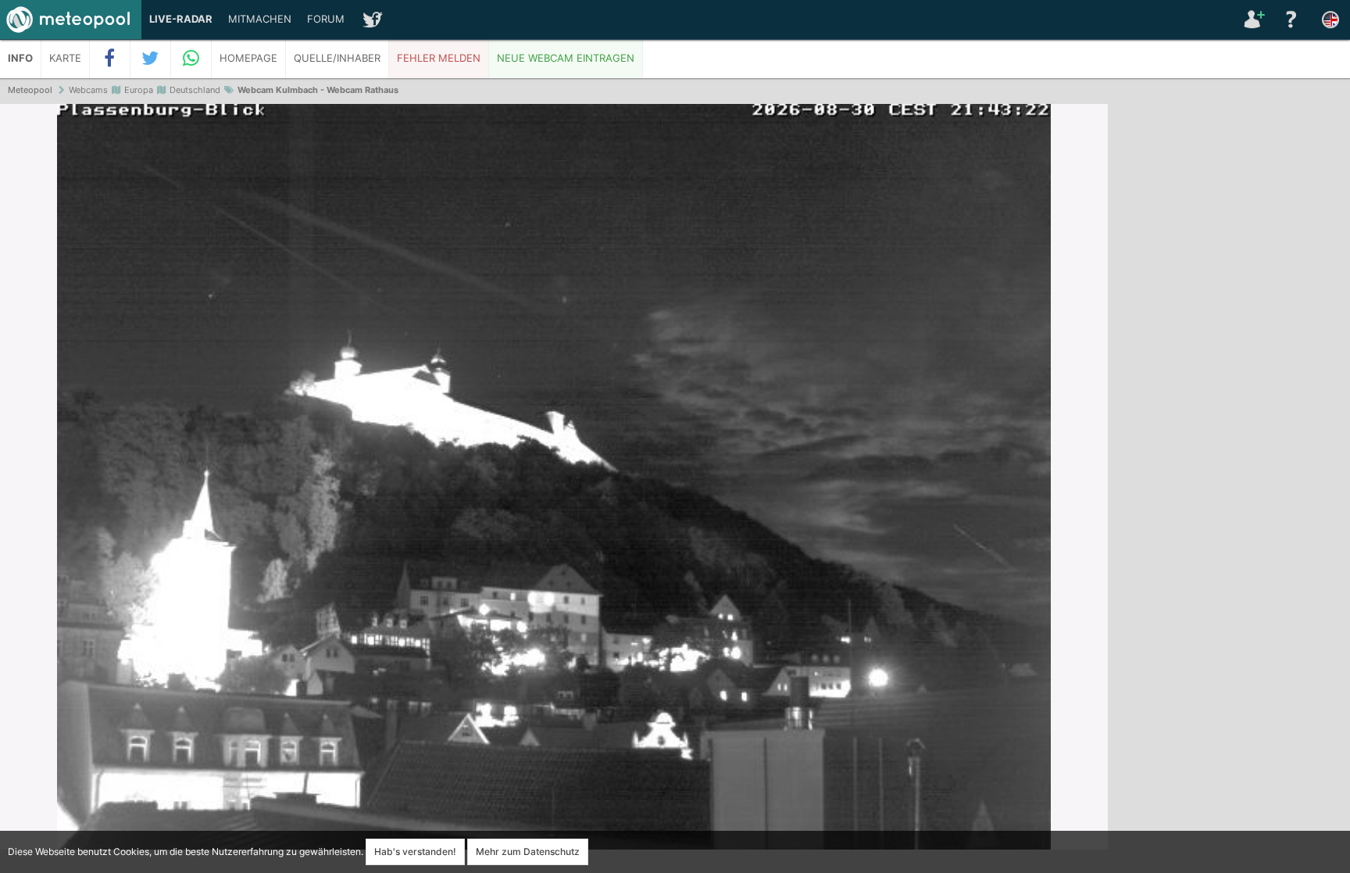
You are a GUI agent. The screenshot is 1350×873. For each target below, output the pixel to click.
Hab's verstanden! (415, 851)
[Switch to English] (1330, 19)
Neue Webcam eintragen (565, 58)
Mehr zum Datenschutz (528, 851)
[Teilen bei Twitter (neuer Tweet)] (150, 58)
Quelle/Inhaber (337, 58)
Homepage (248, 58)
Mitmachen (259, 19)
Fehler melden (438, 58)
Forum (326, 19)
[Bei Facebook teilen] (110, 58)
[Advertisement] (1229, 343)
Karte (65, 58)
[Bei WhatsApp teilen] (191, 58)
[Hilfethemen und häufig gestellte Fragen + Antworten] (1291, 19)
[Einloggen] (1252, 19)
